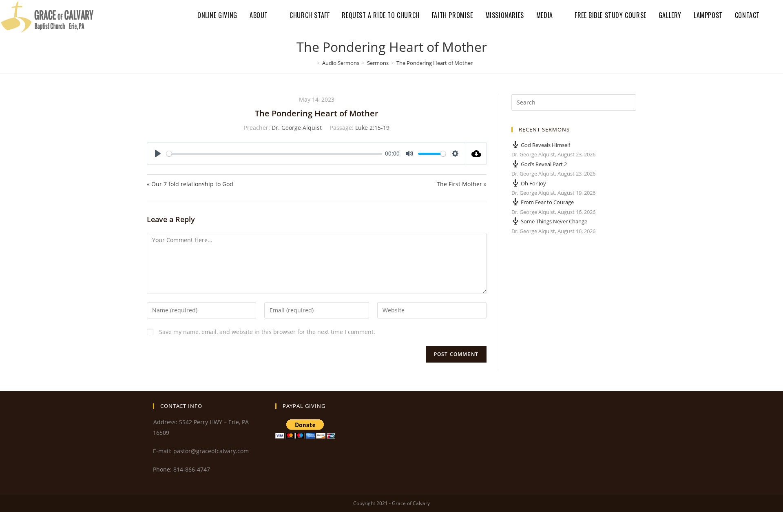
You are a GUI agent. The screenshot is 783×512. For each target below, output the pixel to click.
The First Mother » (462, 184)
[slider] (274, 154)
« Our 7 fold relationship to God (190, 184)
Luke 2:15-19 (372, 127)
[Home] (312, 63)
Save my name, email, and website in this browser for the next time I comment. (267, 332)
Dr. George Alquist (297, 127)
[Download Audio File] (476, 153)
